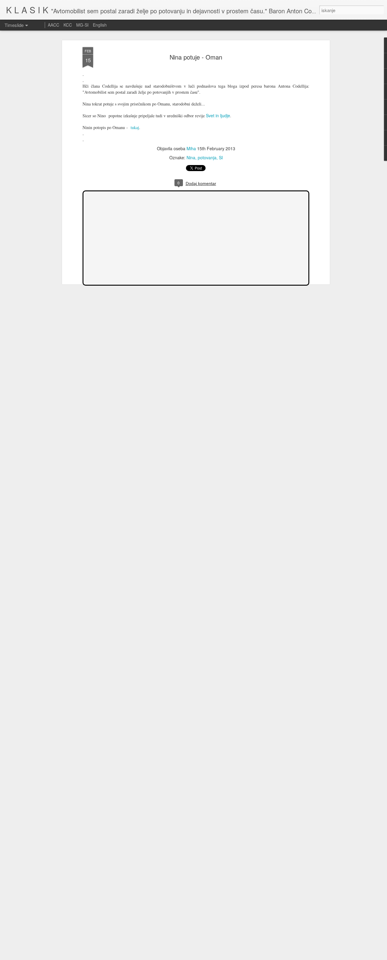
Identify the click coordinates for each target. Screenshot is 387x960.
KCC (67, 25)
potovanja (207, 157)
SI (221, 157)
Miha (191, 148)
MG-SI (82, 25)
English (100, 25)
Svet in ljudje (218, 115)
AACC (53, 25)
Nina (191, 157)
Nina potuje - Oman (196, 57)
